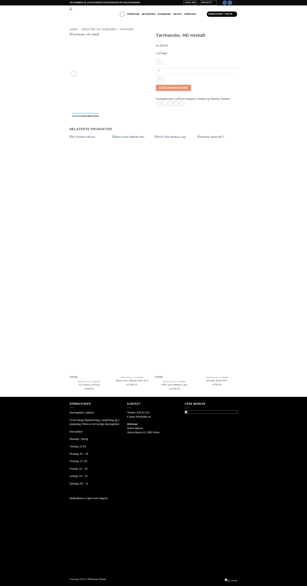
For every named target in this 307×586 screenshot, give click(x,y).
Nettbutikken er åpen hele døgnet (88, 498)
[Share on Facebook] (158, 103)
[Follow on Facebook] (224, 2)
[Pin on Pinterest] (176, 103)
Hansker (127, 29)
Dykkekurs (164, 14)
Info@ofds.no (143, 416)
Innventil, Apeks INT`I (217, 380)
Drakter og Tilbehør (99, 29)
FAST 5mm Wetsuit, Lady (174, 384)
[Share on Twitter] (164, 103)
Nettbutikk (148, 14)
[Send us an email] (235, 2)
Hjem (73, 29)
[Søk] (122, 14)
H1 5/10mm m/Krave (89, 384)
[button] (190, 2)
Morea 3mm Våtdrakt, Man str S (132, 380)
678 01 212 (143, 412)
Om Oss (177, 14)
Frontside (133, 14)
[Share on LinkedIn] (182, 103)
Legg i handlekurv (173, 88)
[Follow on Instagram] (230, 2)
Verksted (190, 14)
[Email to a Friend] (170, 103)
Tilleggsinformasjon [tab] (85, 116)
